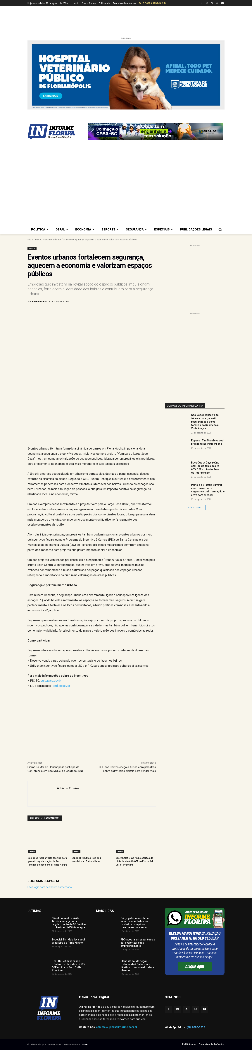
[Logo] (57, 132)
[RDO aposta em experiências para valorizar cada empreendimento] (107, 945)
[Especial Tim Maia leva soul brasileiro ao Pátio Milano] (92, 840)
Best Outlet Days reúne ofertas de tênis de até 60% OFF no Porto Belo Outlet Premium (134, 861)
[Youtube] (222, 3)
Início (30, 239)
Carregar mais (193, 507)
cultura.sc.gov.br (51, 680)
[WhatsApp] (217, 3)
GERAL (38, 239)
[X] (212, 3)
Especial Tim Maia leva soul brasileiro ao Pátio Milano (207, 442)
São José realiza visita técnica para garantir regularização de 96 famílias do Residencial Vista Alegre (47, 861)
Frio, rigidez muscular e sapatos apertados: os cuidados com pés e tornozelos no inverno (134, 923)
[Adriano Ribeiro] (42, 794)
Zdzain (83, 1044)
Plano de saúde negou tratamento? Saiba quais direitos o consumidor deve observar (137, 966)
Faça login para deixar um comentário (49, 887)
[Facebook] (202, 3)
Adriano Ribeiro (39, 301)
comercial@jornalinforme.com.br (116, 1027)
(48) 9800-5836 (196, 1027)
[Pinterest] (88, 311)
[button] (220, 229)
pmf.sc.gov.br (61, 686)
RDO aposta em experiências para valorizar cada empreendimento (137, 942)
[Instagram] (207, 3)
